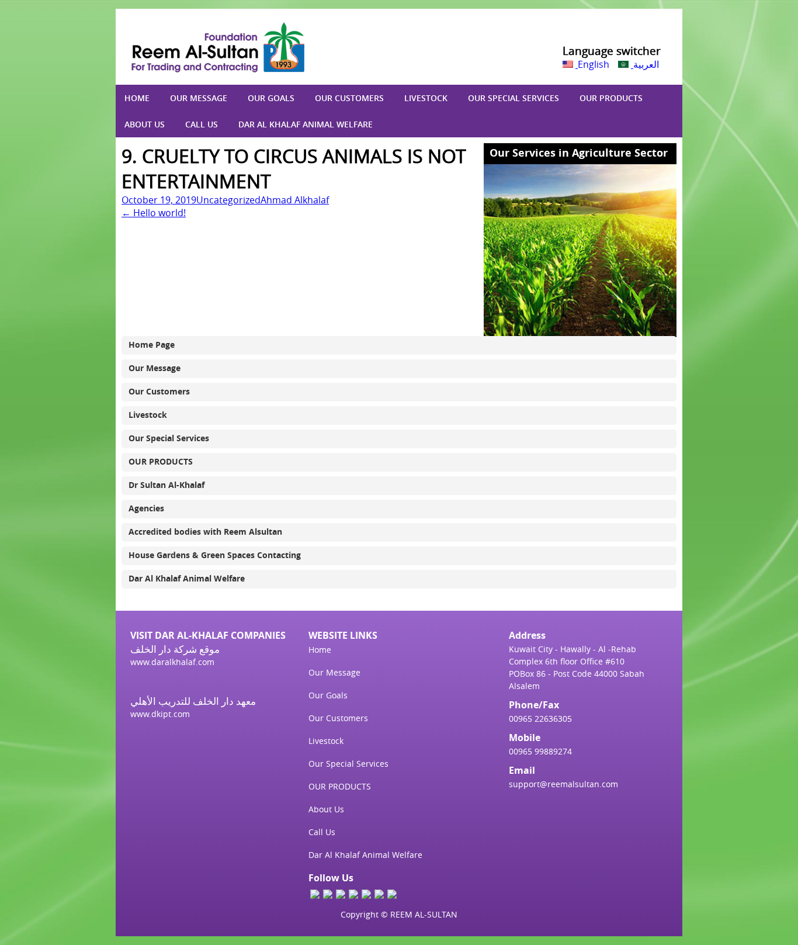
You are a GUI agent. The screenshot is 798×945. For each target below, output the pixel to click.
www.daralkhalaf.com (172, 661)
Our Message (198, 97)
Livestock (425, 97)
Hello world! (154, 212)
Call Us (201, 124)
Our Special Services (513, 97)
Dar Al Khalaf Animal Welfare (305, 124)
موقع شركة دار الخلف (175, 649)
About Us (144, 124)
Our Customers (349, 97)
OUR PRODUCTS (611, 97)
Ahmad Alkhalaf (295, 199)
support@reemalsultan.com (563, 784)
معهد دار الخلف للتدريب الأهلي (193, 701)
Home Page (152, 344)
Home (137, 97)
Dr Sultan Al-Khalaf (166, 484)
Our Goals (271, 97)
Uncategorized (228, 199)
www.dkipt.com (160, 713)
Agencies (146, 508)
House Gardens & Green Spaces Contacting (215, 554)
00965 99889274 (540, 751)
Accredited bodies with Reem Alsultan (205, 531)
